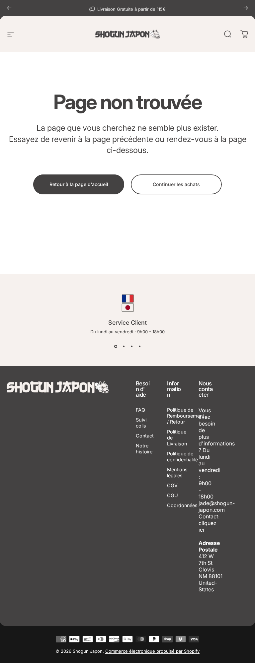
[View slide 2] (124, 346)
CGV (172, 485)
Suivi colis (141, 423)
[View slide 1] (116, 346)
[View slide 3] (131, 346)
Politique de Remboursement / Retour (185, 416)
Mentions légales (177, 472)
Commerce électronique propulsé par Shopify (152, 651)
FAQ (140, 410)
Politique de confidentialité (182, 456)
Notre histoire (144, 448)
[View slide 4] (139, 346)
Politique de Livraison (177, 437)
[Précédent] (9, 8)
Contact (145, 435)
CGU (172, 495)
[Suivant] (245, 8)
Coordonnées (182, 505)
